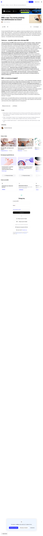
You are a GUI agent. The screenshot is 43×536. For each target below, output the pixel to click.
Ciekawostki (8, 15)
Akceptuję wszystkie (13, 527)
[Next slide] (41, 142)
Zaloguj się (31, 1)
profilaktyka (15, 105)
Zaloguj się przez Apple (23, 221)
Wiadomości (20, 150)
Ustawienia (32, 527)
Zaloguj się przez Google (22, 218)
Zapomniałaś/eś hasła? (17, 209)
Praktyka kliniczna (4, 150)
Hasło (14, 205)
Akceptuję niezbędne (24, 527)
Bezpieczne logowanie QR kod (22, 227)
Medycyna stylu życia (6, 105)
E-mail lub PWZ (16, 201)
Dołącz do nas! (37, 1)
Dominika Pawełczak (8, 127)
